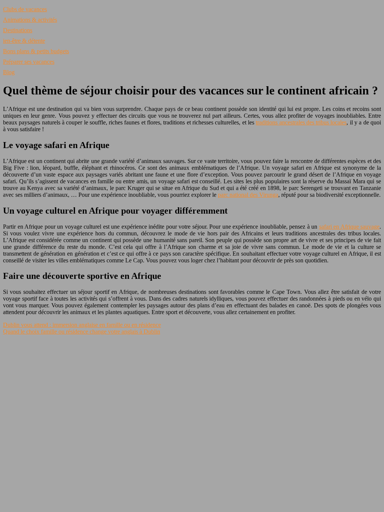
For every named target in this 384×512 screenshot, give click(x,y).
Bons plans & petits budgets (36, 51)
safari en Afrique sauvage (349, 226)
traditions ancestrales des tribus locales (301, 122)
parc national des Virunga (248, 195)
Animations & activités (30, 19)
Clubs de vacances (25, 9)
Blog (9, 72)
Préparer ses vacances (28, 61)
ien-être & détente (24, 40)
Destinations (17, 30)
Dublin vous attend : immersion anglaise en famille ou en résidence (82, 325)
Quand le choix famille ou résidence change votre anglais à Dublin (81, 331)
